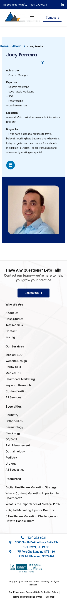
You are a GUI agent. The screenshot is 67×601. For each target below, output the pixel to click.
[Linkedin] (10, 165)
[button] (32, 17)
